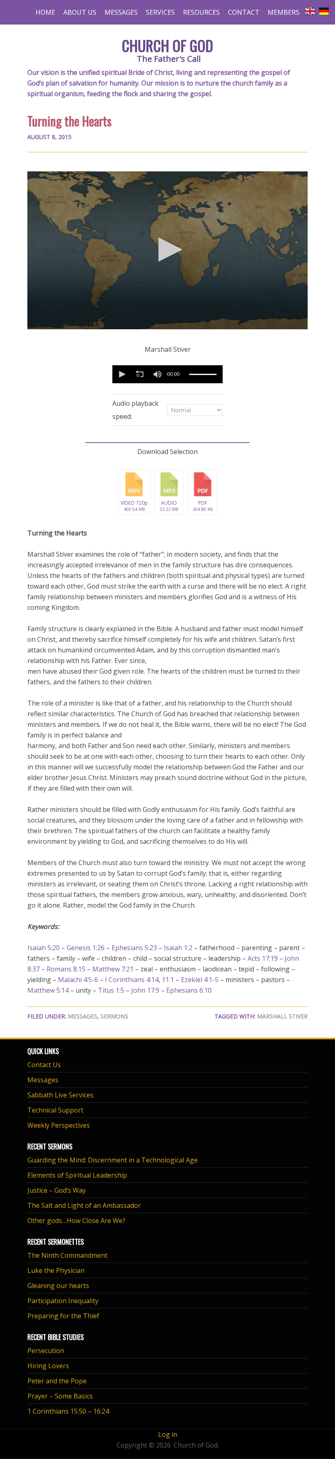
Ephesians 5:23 (134, 947)
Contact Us (44, 1064)
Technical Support (55, 1110)
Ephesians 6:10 (189, 990)
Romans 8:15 (66, 968)
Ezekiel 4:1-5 (200, 979)
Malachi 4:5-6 (78, 979)
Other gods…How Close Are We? (76, 1220)
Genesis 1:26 (86, 947)
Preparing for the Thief (63, 1315)
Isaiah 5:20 (43, 947)
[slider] (202, 374)
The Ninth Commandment (67, 1255)
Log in (167, 1434)
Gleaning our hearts (58, 1285)
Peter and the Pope (57, 1380)
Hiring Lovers (48, 1365)
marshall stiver (282, 1016)
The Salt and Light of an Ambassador (84, 1205)
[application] (167, 250)
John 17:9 (145, 990)
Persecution (45, 1350)
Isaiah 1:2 (178, 947)
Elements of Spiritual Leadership (77, 1175)
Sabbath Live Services (60, 1094)
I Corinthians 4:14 (132, 979)
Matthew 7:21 (113, 968)
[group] (157, 374)
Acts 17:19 (263, 958)
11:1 (168, 979)
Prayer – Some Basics (60, 1396)
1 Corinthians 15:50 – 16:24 (68, 1411)
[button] (167, 250)
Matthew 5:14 (48, 990)
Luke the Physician (56, 1270)
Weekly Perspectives (58, 1125)
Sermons (114, 1016)
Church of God (167, 45)
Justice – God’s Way (56, 1190)
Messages (82, 1016)
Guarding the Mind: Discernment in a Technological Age (112, 1160)
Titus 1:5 (111, 990)
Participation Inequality (62, 1300)
